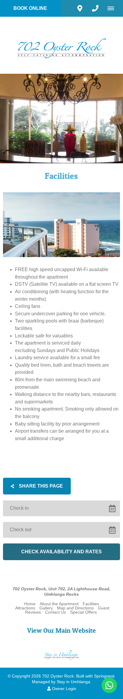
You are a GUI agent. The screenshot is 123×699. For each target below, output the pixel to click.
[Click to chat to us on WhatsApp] (109, 685)
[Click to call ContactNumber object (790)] (95, 8)
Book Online (30, 8)
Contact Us (55, 612)
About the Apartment (59, 604)
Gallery (46, 608)
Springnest (104, 676)
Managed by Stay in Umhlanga (61, 682)
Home (30, 604)
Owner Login (63, 688)
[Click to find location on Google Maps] (79, 8)
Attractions (25, 608)
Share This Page (40, 485)
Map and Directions (75, 608)
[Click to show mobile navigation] (113, 8)
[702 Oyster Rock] (61, 44)
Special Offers (83, 612)
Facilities (91, 604)
